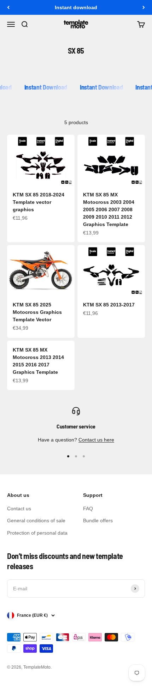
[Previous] (8, 7)
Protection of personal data (37, 533)
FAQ (88, 508)
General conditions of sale (36, 520)
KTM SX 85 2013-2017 (109, 305)
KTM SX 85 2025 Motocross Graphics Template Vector (37, 312)
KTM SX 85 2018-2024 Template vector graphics (38, 202)
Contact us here (96, 440)
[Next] (143, 7)
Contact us (19, 508)
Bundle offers (98, 520)
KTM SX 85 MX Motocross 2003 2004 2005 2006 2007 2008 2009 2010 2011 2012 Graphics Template (108, 209)
